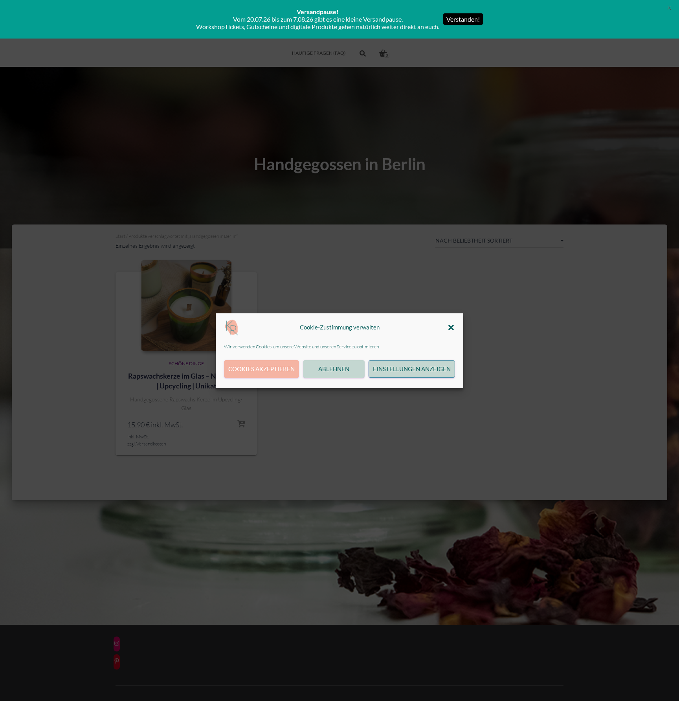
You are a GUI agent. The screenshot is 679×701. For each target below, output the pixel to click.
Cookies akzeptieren (261, 368)
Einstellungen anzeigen (412, 368)
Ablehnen (333, 368)
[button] (451, 327)
